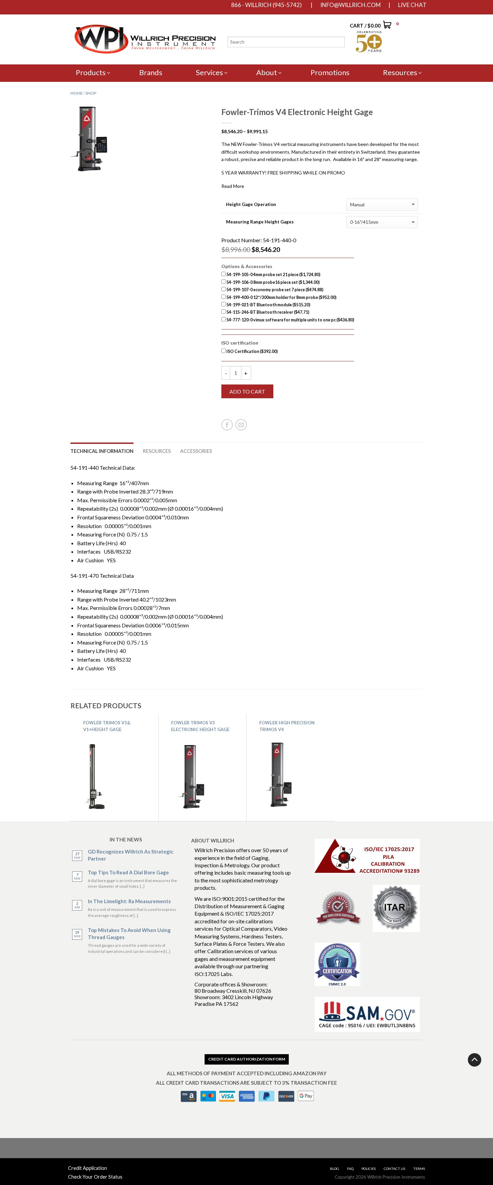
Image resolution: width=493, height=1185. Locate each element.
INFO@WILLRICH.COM (350, 5)
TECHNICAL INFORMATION (101, 451)
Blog (334, 1169)
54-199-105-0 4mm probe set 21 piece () (273, 274)
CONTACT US (394, 1169)
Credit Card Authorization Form (246, 1059)
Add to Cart (247, 391)
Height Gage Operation (251, 204)
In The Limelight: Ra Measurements (129, 901)
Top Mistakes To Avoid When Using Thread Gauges (129, 933)
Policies (369, 1169)
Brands (150, 72)
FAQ (350, 1169)
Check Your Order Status (95, 1177)
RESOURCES (157, 451)
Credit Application (87, 1168)
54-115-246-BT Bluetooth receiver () (267, 312)
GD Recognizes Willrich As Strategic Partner (130, 855)
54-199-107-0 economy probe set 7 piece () (274, 289)
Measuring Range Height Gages (260, 221)
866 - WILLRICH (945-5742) (266, 5)
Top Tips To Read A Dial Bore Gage (128, 872)
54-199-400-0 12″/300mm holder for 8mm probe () (281, 297)
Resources (400, 72)
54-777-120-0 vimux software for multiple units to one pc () (290, 319)
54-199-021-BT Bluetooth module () (268, 304)
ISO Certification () (252, 351)
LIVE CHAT (412, 5)
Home (76, 93)
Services (209, 72)
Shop (91, 93)
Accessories (196, 451)
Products (91, 72)
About (266, 72)
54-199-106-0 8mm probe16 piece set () (273, 282)
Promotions (330, 72)
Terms (419, 1169)
